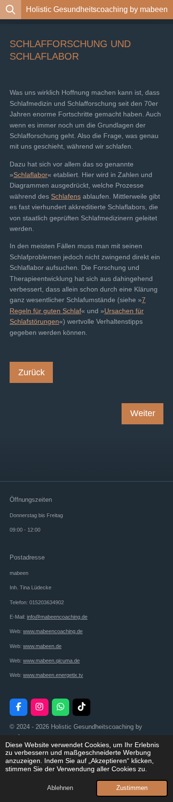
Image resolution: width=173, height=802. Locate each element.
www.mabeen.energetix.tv (53, 675)
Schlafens (66, 196)
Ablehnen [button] (60, 788)
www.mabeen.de (42, 646)
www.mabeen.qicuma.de (51, 660)
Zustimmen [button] (132, 788)
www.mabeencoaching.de (53, 631)
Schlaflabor (30, 174)
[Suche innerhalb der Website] (10, 9)
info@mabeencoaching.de (57, 617)
